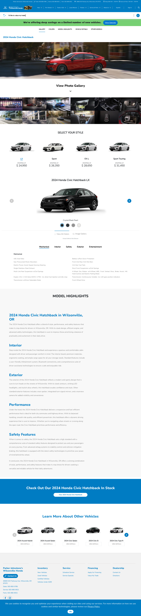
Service (66, 568)
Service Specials (68, 576)
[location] (75, 1)
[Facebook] (5, 598)
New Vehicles (42, 572)
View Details (24, 544)
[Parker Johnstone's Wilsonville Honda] (17, 7)
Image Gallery (80, 234)
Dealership (118, 568)
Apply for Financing (94, 572)
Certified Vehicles (43, 579)
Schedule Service (68, 572)
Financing (93, 568)
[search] (139, 7)
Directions (116, 576)
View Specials (110, 22)
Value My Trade (93, 576)
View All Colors (62, 234)
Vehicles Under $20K (45, 582)
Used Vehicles (42, 576)
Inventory (43, 568)
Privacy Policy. (94, 606)
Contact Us (12, 576)
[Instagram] (10, 598)
